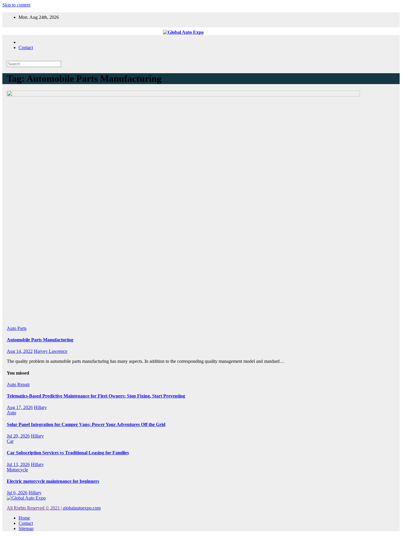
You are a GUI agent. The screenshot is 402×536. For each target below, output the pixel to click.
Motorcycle (17, 469)
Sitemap (26, 528)
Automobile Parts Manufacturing (40, 339)
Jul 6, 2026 (17, 492)
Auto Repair (18, 384)
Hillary (40, 407)
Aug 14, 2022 (20, 351)
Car (10, 441)
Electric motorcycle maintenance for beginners (53, 481)
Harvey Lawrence (50, 351)
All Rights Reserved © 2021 (35, 507)
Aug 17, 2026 (20, 407)
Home (24, 517)
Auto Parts (16, 328)
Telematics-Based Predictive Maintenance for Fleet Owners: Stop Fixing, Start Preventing (96, 395)
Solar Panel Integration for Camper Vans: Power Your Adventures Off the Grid (86, 424)
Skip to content (16, 4)
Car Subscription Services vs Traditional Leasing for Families (68, 452)
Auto (11, 412)
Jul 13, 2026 (18, 464)
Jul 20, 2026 (18, 435)
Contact (26, 47)
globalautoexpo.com (82, 507)
